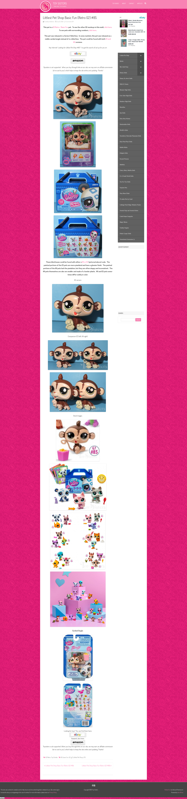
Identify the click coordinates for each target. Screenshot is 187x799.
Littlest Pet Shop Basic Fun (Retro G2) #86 (96, 766)
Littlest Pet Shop (78, 757)
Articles (139, 3)
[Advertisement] (131, 279)
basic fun (65, 757)
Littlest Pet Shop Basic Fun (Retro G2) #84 (59, 766)
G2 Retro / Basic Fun (60, 27)
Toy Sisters (60, 3)
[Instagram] (94, 785)
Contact (131, 3)
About (124, 3)
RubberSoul (168, 790)
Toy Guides (115, 3)
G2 (70, 757)
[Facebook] (92, 785)
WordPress (180, 792)
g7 (72, 757)
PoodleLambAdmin (49, 21)
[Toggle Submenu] (140, 55)
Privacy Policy (53, 792)
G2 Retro (48, 757)
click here (108, 27)
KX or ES (85, 262)
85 (61, 757)
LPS (84, 757)
